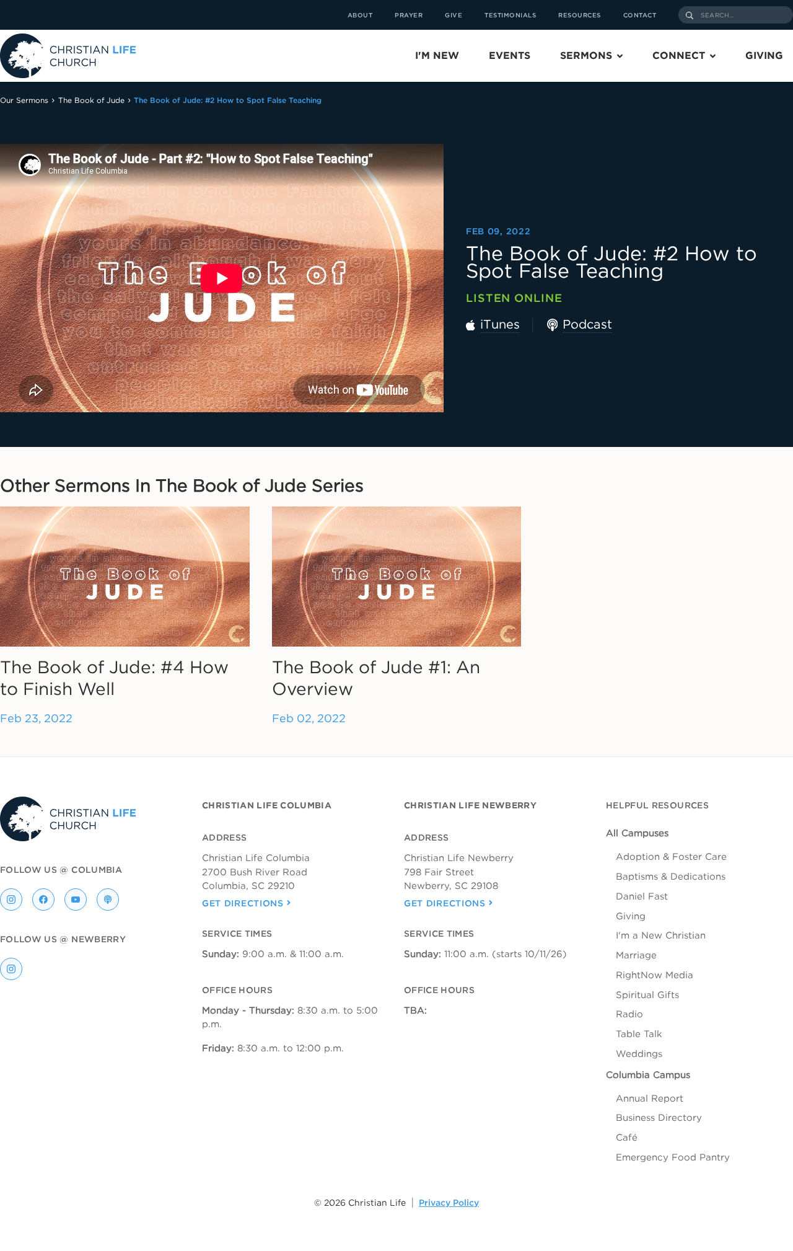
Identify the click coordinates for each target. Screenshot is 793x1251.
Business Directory (659, 1117)
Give (453, 15)
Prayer (409, 15)
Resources (579, 15)
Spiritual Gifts (647, 995)
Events (509, 55)
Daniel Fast (642, 896)
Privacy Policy (449, 1203)
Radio (629, 1014)
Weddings (639, 1053)
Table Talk (639, 1034)
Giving (764, 55)
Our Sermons (24, 100)
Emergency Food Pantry (673, 1157)
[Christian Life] (68, 55)
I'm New (437, 55)
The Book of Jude (91, 100)
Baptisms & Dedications (670, 876)
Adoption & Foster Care (671, 856)
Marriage (636, 955)
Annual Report (649, 1098)
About (360, 15)
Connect (678, 55)
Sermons (586, 55)
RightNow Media (654, 975)
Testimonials (510, 15)
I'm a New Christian (661, 935)
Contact (640, 15)
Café (626, 1137)
